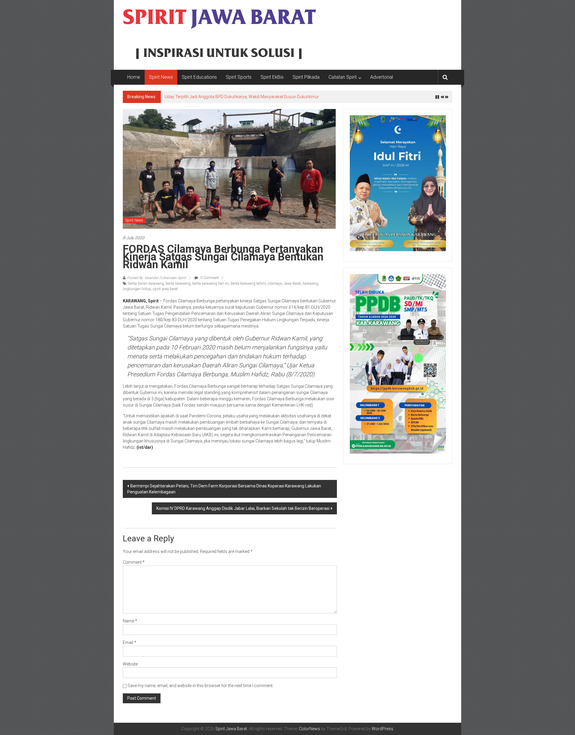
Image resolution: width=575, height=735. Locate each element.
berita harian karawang (146, 283)
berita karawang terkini (248, 283)
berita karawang (178, 283)
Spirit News (161, 77)
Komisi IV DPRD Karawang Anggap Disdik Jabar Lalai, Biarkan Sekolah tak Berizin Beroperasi (242, 508)
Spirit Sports (239, 77)
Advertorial (381, 77)
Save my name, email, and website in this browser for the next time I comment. (200, 685)
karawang (310, 283)
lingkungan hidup (137, 289)
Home (133, 77)
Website (130, 664)
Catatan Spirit (343, 77)
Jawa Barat (292, 283)
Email (129, 642)
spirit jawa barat (165, 289)
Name (130, 621)
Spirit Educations (199, 77)
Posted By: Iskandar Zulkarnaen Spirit (156, 278)
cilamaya (275, 283)
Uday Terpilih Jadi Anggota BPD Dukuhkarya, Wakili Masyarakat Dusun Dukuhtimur (242, 96)
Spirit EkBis (272, 77)
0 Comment (209, 278)
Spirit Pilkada (306, 77)
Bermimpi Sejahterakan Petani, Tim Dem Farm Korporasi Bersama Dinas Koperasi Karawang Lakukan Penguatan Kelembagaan (224, 489)
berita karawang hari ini (210, 283)
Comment (134, 562)
